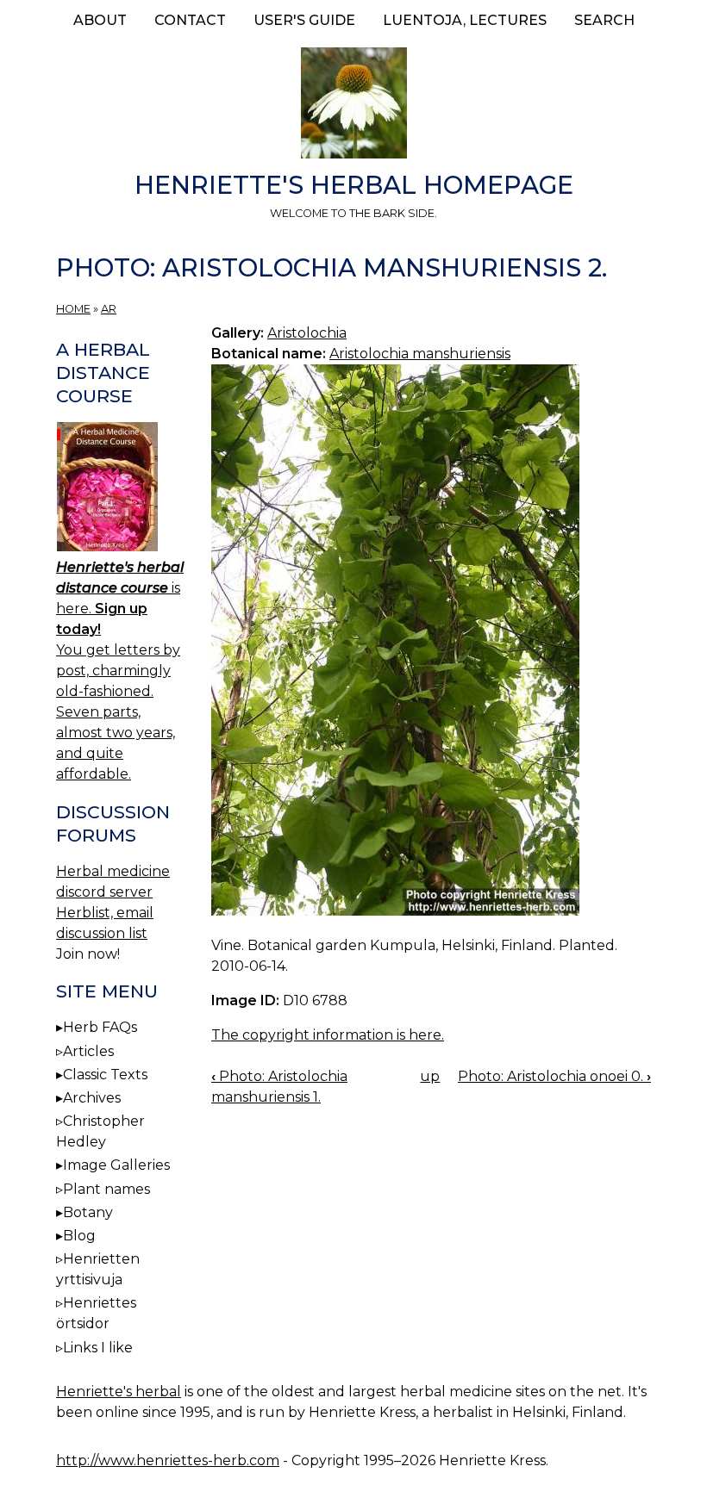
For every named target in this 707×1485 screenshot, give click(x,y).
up (430, 1076)
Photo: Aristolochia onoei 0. (554, 1076)
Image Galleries (116, 1165)
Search (604, 20)
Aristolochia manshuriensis (419, 353)
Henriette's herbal (118, 1391)
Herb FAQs (100, 1027)
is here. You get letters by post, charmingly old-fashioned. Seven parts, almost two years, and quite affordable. (120, 670)
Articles (88, 1051)
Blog (79, 1235)
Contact (190, 20)
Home (73, 308)
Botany (88, 1212)
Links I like (98, 1347)
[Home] (353, 106)
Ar (108, 308)
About (100, 20)
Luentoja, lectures (465, 20)
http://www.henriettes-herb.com (167, 1460)
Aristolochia (307, 333)
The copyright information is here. (327, 1035)
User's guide (304, 20)
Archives (92, 1098)
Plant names (106, 1189)
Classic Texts (105, 1074)
